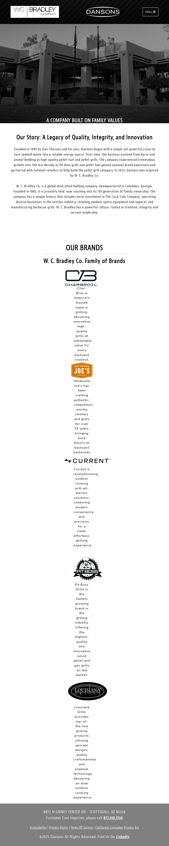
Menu (149, 12)
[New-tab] (81, 278)
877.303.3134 (113, 817)
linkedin (123, 836)
